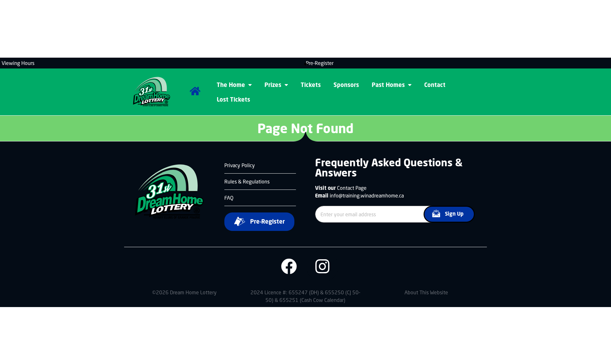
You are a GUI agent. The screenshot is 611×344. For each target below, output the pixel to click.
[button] (305, 64)
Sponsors (346, 84)
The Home (231, 84)
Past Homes (388, 84)
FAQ (229, 198)
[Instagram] (322, 266)
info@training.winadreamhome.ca (367, 195)
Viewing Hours (18, 63)
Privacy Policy (239, 165)
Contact (435, 84)
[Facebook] (289, 266)
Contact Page (352, 188)
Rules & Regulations (247, 181)
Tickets (311, 84)
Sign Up (454, 214)
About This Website (426, 292)
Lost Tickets (233, 99)
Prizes (272, 84)
